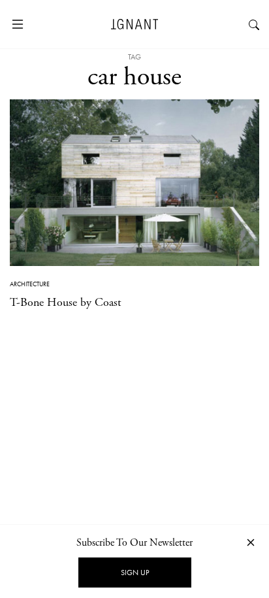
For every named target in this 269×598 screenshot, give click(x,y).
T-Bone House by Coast (65, 302)
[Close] (251, 542)
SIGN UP (135, 572)
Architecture (30, 284)
